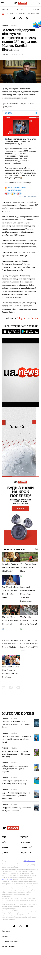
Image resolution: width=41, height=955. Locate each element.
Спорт (5, 852)
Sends (34, 318)
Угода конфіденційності (10, 941)
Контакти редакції (8, 946)
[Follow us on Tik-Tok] (14, 18)
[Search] (38, 3)
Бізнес (5, 847)
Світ (4, 837)
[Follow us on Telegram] (27, 18)
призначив (7, 267)
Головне (5, 26)
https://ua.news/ (29, 861)
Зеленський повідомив (12, 278)
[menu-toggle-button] (2, 3)
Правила (5, 936)
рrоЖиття (25, 852)
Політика (25, 842)
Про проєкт (6, 931)
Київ (4, 842)
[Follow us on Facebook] (20, 18)
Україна (14, 26)
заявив (16, 305)
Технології (26, 847)
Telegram (22, 318)
